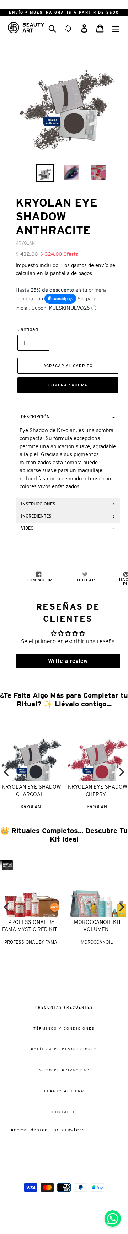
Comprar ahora (67, 385)
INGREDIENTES (36, 516)
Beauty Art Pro (64, 1091)
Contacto (64, 1112)
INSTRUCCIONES (38, 503)
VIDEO (27, 528)
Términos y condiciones (64, 1028)
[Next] (121, 771)
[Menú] (115, 27)
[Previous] (7, 771)
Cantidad (27, 329)
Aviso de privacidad (64, 1070)
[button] (68, 27)
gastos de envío (89, 265)
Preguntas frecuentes (64, 1007)
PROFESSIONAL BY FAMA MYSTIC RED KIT (29, 926)
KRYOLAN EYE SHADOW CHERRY (97, 790)
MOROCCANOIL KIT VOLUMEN (97, 926)
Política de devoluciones (64, 1049)
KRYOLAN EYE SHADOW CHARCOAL (31, 790)
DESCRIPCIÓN (35, 416)
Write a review (68, 661)
